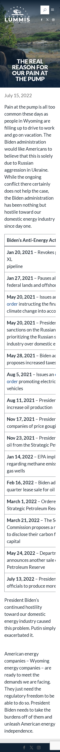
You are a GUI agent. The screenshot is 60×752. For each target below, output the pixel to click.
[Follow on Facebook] (41, 19)
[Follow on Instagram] (53, 19)
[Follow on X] (47, 19)
